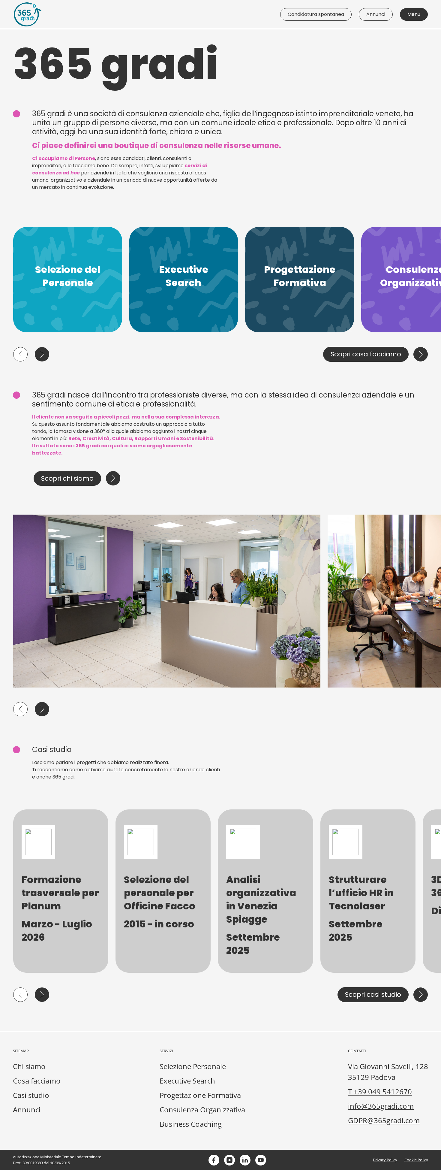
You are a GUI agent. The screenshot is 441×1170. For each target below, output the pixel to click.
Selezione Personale (193, 1066)
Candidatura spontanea (316, 14)
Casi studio (31, 1095)
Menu (413, 14)
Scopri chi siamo (67, 478)
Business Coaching (191, 1124)
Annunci (375, 14)
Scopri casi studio (373, 994)
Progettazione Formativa (200, 1095)
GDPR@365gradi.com (384, 1120)
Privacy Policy (385, 1159)
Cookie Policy (416, 1159)
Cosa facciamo (37, 1081)
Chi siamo (29, 1066)
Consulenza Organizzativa (202, 1109)
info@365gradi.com (381, 1106)
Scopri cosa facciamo (366, 354)
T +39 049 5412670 (380, 1091)
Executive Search (187, 1081)
